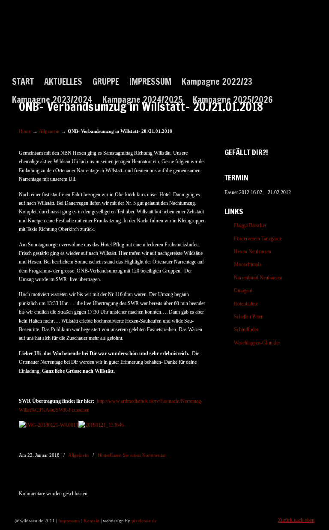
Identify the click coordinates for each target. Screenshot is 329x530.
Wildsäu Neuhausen (49, 45)
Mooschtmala (247, 264)
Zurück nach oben (296, 520)
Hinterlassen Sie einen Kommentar (132, 455)
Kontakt (91, 520)
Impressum (69, 520)
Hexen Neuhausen (252, 252)
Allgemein (49, 131)
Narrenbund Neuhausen (258, 278)
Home (25, 131)
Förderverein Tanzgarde (258, 239)
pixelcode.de (144, 520)
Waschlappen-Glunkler (257, 343)
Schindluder (246, 329)
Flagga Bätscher (250, 225)
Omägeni (243, 290)
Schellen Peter (248, 317)
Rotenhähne (246, 304)
